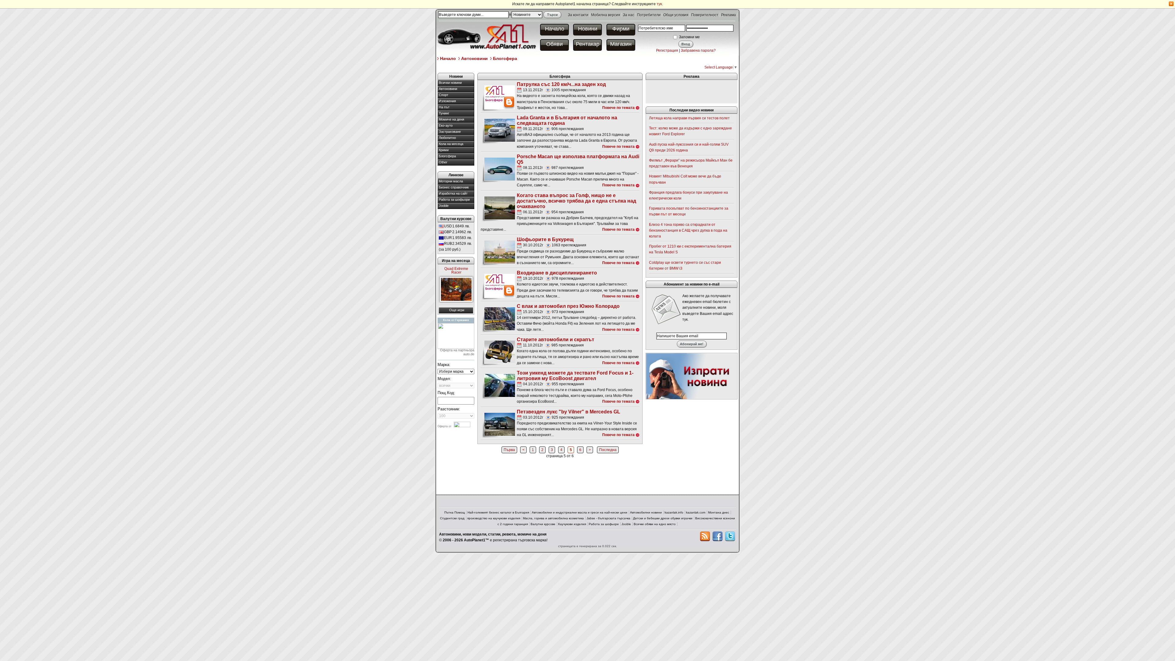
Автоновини (474, 58)
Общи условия (675, 15)
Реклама (728, 15)
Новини (587, 29)
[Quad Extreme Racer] (456, 289)
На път (444, 107)
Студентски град (452, 518)
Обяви (554, 44)
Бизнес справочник (454, 187)
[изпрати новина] (691, 376)
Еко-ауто (446, 125)
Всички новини (450, 82)
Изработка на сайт (453, 193)
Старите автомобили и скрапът (555, 339)
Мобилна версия (605, 15)
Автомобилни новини (646, 512)
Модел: (444, 378)
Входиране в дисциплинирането (557, 272)
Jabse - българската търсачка (608, 518)
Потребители (649, 15)
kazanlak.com (695, 512)
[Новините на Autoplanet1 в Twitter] (730, 536)
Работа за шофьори (454, 199)
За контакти (578, 15)
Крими (444, 150)
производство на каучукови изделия (493, 518)
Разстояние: (449, 409)
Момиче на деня (451, 119)
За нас (628, 15)
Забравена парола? (698, 50)
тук (659, 4)
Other (443, 162)
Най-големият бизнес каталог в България (498, 512)
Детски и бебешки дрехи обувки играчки (662, 518)
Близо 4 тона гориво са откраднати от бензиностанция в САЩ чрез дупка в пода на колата (688, 230)
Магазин (621, 44)
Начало (554, 29)
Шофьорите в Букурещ (545, 239)
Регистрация (667, 50)
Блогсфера (505, 58)
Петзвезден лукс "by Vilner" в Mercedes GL (568, 411)
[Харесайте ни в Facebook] (717, 536)
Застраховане (450, 131)
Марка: (444, 364)
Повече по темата (618, 108)
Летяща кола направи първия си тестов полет (689, 118)
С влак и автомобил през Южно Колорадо (568, 306)
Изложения (447, 101)
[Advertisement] (549, 67)
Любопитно (447, 138)
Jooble (444, 205)
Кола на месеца (451, 144)
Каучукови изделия (572, 524)
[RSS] (705, 536)
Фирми (620, 29)
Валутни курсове (543, 524)
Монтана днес (718, 512)
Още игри (456, 310)
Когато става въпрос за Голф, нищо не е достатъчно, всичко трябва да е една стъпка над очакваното (576, 201)
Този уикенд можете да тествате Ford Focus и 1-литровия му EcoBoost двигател (575, 375)
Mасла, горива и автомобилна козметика (553, 518)
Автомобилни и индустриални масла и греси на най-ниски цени (579, 512)
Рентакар (587, 44)
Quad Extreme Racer (456, 270)
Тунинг (444, 113)
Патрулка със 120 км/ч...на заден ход (561, 84)
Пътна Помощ (454, 512)
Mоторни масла (451, 181)
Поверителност (704, 15)
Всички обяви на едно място (655, 524)
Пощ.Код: (446, 392)
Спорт (443, 95)
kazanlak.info (674, 512)
